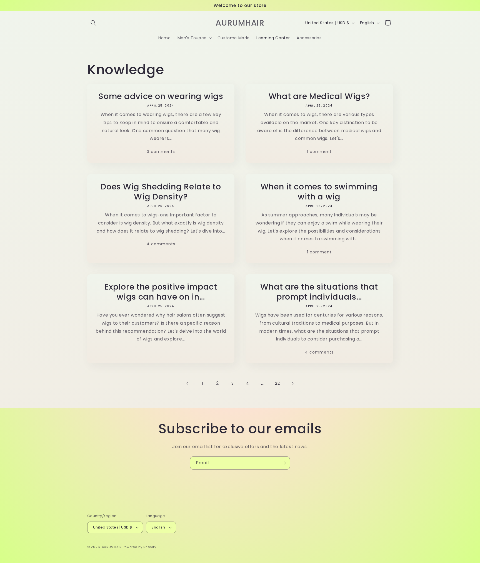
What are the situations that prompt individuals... (319, 292)
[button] (93, 23)
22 (277, 383)
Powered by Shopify (139, 547)
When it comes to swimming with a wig (319, 192)
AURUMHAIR (112, 547)
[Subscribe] (284, 463)
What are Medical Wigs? (319, 96)
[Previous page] (187, 383)
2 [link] (217, 383)
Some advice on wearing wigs (160, 96)
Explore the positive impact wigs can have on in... (160, 292)
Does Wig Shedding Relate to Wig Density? (161, 192)
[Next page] (292, 383)
